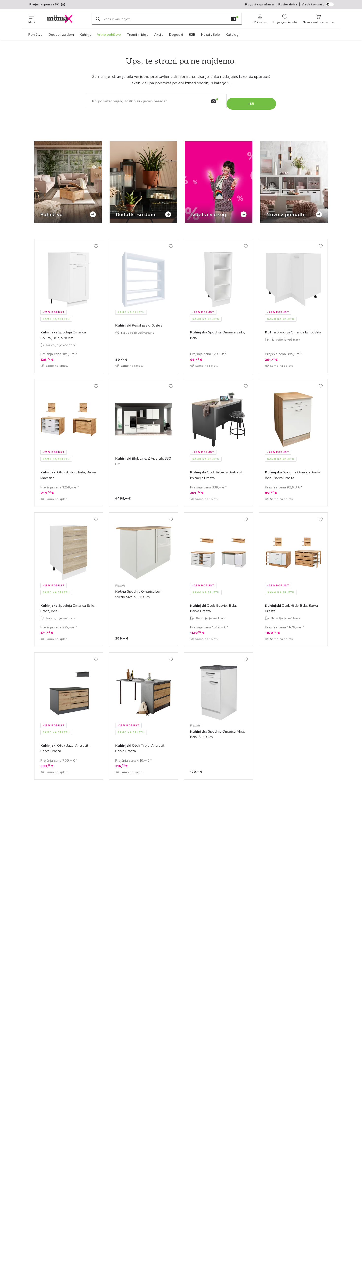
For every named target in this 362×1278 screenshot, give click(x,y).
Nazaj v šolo (210, 34)
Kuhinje (85, 34)
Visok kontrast (313, 4)
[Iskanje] (98, 19)
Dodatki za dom (61, 34)
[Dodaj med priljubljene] (96, 246)
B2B (192, 34)
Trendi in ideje (137, 34)
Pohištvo (35, 34)
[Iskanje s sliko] (234, 19)
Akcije (158, 34)
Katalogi (232, 34)
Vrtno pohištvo (109, 34)
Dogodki (176, 34)
